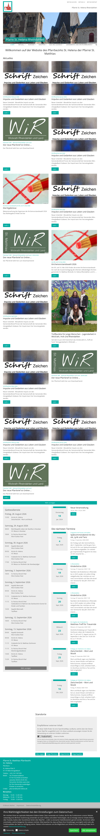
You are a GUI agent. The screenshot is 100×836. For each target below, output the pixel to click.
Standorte (40, 714)
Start (12, 45)
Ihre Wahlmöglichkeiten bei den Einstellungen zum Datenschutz (38, 811)
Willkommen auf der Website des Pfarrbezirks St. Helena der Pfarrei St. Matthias (50, 51)
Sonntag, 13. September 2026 (18, 629)
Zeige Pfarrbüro (52, 754)
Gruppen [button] (42, 45)
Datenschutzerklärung (17, 826)
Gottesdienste (12, 509)
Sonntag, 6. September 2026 (17, 582)
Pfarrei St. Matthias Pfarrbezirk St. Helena (17, 761)
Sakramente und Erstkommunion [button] (79, 45)
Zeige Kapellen (77, 754)
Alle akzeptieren (88, 830)
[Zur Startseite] (13, 6)
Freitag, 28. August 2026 (15, 514)
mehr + (6, 113)
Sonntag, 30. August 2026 (16, 543)
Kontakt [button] (31, 45)
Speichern (74, 830)
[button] (95, 45)
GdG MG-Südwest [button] (55, 45)
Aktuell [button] (21, 45)
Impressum (6, 833)
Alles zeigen (40, 754)
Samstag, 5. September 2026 (18, 570)
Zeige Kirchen (64, 754)
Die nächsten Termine (63, 528)
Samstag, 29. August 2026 (16, 525)
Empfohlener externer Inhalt (49, 725)
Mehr (73, 514)
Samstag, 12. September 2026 (18, 617)
